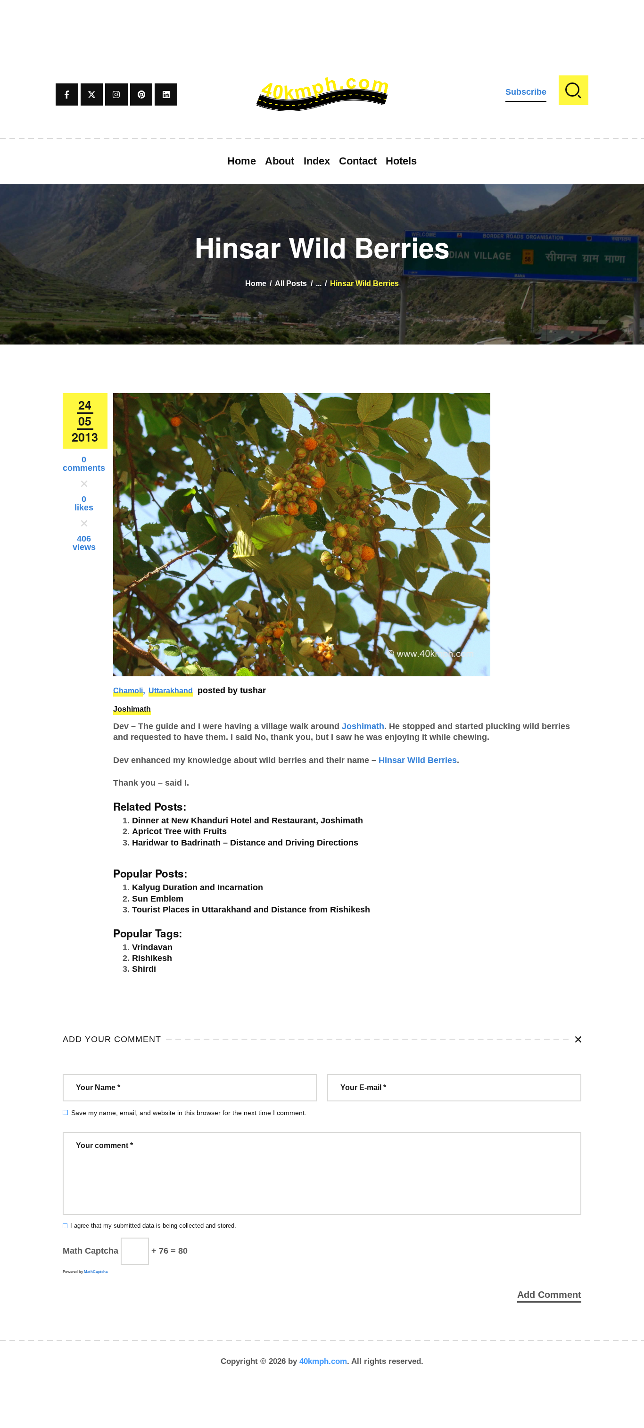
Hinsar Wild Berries (418, 760)
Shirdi (144, 969)
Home (255, 283)
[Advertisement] (322, 21)
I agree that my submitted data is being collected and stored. (153, 1226)
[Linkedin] (166, 94)
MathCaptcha (95, 1272)
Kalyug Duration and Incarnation (197, 887)
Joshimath (132, 709)
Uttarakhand (171, 691)
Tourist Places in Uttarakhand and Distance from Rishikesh (251, 909)
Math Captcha (90, 1251)
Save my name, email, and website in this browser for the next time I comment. (188, 1112)
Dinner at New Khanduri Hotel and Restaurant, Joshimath (247, 820)
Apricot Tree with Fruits (179, 831)
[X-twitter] (92, 94)
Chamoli (128, 691)
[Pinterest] (141, 94)
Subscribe (525, 92)
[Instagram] (116, 94)
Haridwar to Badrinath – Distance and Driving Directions (245, 842)
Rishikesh (152, 958)
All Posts (291, 283)
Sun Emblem (157, 898)
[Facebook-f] (67, 94)
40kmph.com (323, 1361)
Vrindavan (152, 947)
